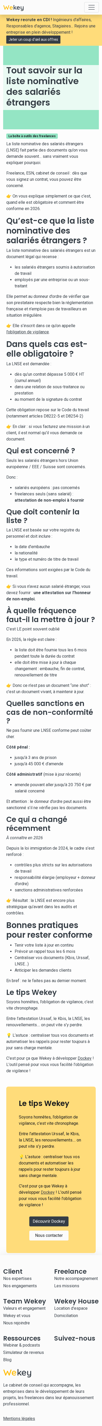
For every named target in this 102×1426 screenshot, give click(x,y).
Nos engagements (20, 1285)
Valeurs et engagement (24, 1308)
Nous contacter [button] (49, 1235)
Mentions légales (19, 1418)
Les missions (66, 1285)
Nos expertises (17, 1278)
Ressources (22, 1338)
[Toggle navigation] (91, 7)
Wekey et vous (16, 1315)
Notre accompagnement (76, 1278)
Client (12, 1271)
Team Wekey (24, 1301)
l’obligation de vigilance (27, 331)
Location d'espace (71, 1308)
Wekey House (76, 1301)
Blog (7, 1359)
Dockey (85, 1058)
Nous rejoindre (16, 1322)
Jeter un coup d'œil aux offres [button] (33, 39)
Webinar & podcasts (21, 1345)
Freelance (70, 1271)
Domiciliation (66, 1315)
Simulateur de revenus (23, 1352)
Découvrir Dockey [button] (49, 1221)
